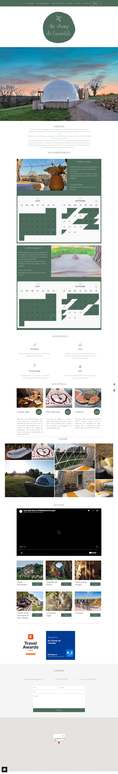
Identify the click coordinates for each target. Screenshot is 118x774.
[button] (59, 84)
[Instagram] (114, 390)
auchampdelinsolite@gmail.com (33, 679)
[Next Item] (110, 470)
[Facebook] (114, 384)
